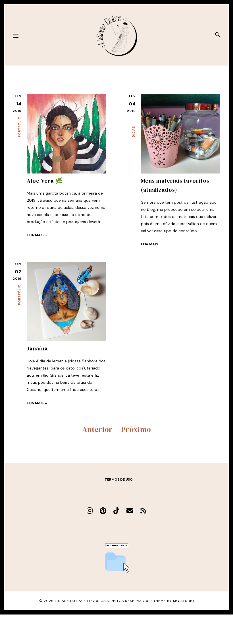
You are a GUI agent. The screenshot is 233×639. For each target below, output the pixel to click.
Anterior (97, 429)
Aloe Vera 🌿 (45, 181)
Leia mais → (37, 235)
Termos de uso (119, 479)
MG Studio (183, 601)
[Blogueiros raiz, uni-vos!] (116, 545)
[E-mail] (129, 511)
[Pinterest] (103, 511)
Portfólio (19, 127)
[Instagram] (90, 511)
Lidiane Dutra (69, 601)
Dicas (134, 131)
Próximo (136, 429)
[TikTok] (116, 511)
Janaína (37, 348)
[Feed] (143, 511)
